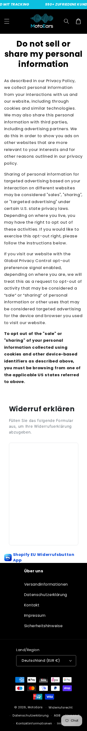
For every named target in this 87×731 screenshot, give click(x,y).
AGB (57, 715)
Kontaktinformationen (34, 723)
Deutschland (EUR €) (41, 660)
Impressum (35, 615)
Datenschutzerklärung (43, 594)
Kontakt (32, 605)
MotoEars (35, 707)
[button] (6, 21)
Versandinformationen (43, 584)
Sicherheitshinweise (43, 625)
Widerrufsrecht (61, 707)
